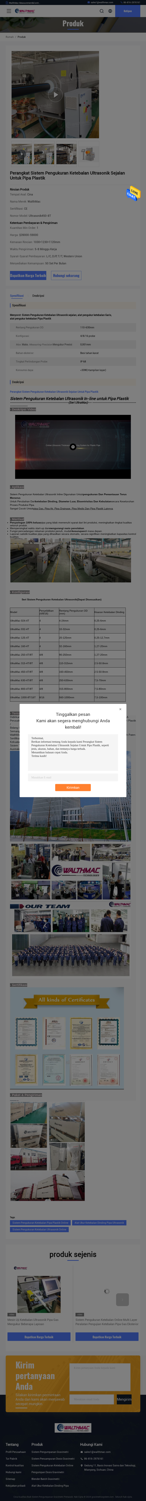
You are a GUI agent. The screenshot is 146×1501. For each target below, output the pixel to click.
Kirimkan (73, 787)
